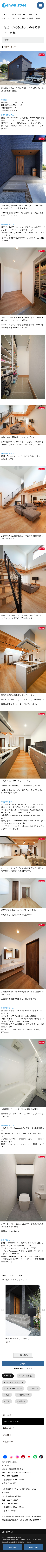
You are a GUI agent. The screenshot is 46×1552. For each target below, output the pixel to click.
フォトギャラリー (11, 1421)
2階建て (22, 1401)
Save (42, 55)
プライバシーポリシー (25, 1539)
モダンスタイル (27, 1376)
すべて (8, 1376)
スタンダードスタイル (14, 1382)
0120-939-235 (12, 1472)
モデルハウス (24, 1395)
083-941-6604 (12, 1500)
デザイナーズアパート (23, 1368)
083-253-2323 (25, 1472)
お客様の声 (8, 1441)
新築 (8, 1395)
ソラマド (34, 1388)
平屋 (8, 1401)
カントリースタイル (14, 1388)
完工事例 (7, 1434)
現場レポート (9, 1428)
